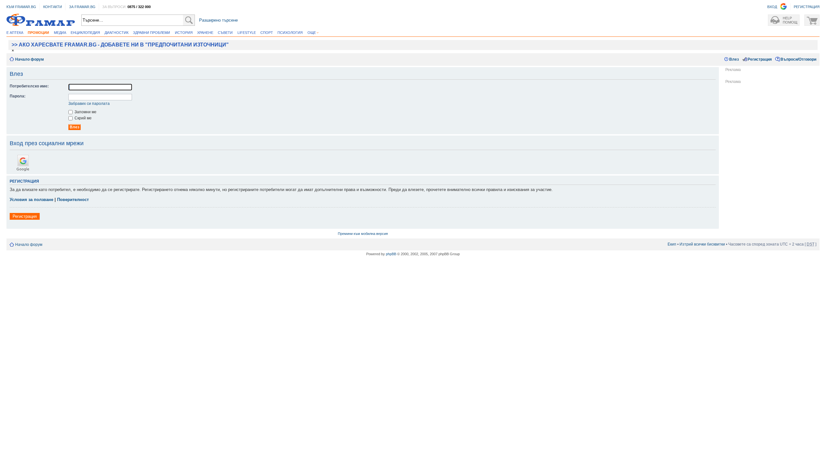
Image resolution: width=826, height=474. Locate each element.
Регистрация (760, 59)
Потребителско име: (29, 86)
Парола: (17, 96)
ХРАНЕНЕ (205, 33)
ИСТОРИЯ (184, 33)
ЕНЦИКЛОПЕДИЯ (85, 33)
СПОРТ (266, 33)
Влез (734, 59)
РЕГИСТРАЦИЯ (807, 7)
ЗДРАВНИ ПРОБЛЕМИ (151, 33)
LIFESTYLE (246, 33)
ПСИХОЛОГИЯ (290, 33)
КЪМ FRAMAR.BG (21, 7)
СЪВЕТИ (225, 33)
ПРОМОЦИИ (38, 33)
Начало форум (29, 59)
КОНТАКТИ (52, 7)
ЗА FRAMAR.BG (82, 7)
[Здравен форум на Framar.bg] (40, 20)
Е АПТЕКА (14, 33)
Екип (672, 244)
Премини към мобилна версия (363, 234)
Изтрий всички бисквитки (702, 244)
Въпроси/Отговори (798, 59)
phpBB (391, 254)
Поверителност (73, 199)
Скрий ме (83, 118)
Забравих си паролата (89, 103)
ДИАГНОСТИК (116, 33)
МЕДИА (60, 33)
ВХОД (772, 7)
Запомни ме (85, 112)
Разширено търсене (218, 20)
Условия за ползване (31, 199)
